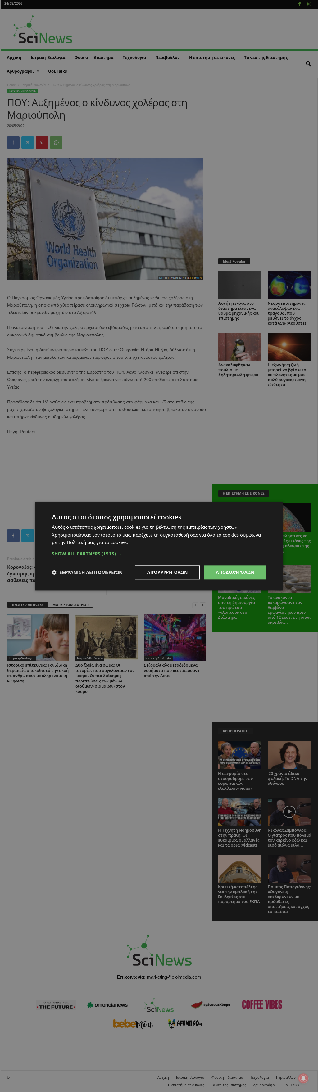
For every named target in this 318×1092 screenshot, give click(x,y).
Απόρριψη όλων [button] (167, 572)
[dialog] (159, 546)
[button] (159, 553)
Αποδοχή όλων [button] (235, 572)
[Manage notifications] (303, 1078)
